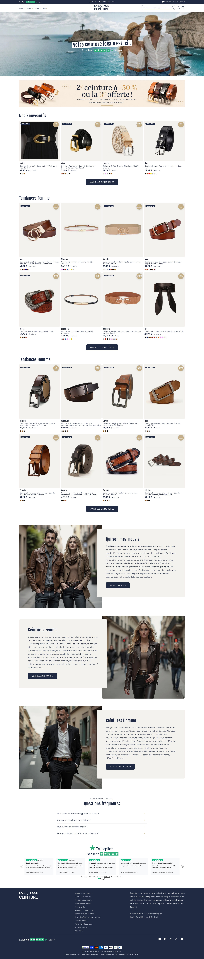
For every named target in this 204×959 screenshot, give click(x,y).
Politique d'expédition (107, 954)
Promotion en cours (83, 900)
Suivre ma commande (84, 910)
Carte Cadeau (81, 920)
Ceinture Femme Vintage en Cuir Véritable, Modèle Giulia (38, 167)
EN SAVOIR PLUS (118, 585)
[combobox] (158, 7)
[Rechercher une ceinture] (173, 7)
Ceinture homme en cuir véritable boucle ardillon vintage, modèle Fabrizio (162, 494)
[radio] (20, 174)
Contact (154, 917)
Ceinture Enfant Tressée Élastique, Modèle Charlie (121, 167)
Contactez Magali (153, 913)
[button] (22, 8)
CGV (79, 954)
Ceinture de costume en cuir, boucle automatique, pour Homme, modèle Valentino (81, 424)
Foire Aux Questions (83, 924)
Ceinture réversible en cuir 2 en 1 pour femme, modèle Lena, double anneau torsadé (39, 263)
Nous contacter (81, 927)
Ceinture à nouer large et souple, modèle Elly (164, 331)
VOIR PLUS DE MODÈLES (102, 182)
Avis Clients (80, 907)
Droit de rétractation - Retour (88, 917)
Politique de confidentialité (124, 954)
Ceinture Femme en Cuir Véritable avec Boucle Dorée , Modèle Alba (78, 167)
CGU (83, 954)
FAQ (132, 917)
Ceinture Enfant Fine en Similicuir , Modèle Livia (162, 167)
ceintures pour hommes (141, 900)
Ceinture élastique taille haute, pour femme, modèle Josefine (122, 332)
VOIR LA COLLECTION (42, 676)
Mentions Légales (70, 954)
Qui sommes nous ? (83, 903)
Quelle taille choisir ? (84, 893)
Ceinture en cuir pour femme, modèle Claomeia (77, 332)
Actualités (79, 931)
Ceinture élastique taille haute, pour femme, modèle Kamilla (122, 263)
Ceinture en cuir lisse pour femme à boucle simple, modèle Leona (162, 263)
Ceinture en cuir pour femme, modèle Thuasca (77, 263)
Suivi (138, 917)
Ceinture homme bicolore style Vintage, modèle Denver (120, 494)
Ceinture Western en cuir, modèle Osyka (37, 331)
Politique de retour (92, 954)
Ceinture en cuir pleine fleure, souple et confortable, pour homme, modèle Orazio (79, 494)
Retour (145, 917)
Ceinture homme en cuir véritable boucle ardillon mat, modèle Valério (37, 494)
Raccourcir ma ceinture (85, 914)
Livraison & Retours (174, 2)
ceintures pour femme (168, 896)
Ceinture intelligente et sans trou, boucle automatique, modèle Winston (37, 424)
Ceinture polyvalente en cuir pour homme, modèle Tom (162, 424)
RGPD (136, 954)
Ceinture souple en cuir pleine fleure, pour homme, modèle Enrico (121, 424)
